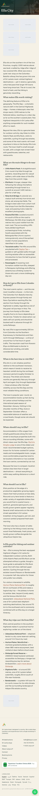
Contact (5, 752)
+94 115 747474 (29, 743)
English (4, 777)
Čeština (14, 777)
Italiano (18, 779)
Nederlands (5, 782)
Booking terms (7, 755)
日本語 (23, 779)
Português (18, 782)
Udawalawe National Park (24, 599)
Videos (4, 746)
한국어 (28, 779)
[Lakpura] (4, 4)
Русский (24, 782)
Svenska (4, 785)
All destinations (7, 740)
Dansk (20, 777)
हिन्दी (13, 779)
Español (31, 777)
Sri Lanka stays (7, 743)
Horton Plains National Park (14, 585)
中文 (18, 785)
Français (8, 779)
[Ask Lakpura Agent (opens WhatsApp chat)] (35, 792)
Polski (12, 782)
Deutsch (25, 777)
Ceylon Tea (23, 249)
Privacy (4, 758)
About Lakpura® (7, 749)
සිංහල (29, 782)
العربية (9, 777)
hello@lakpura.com (30, 740)
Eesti (3, 779)
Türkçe (14, 785)
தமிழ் (9, 785)
